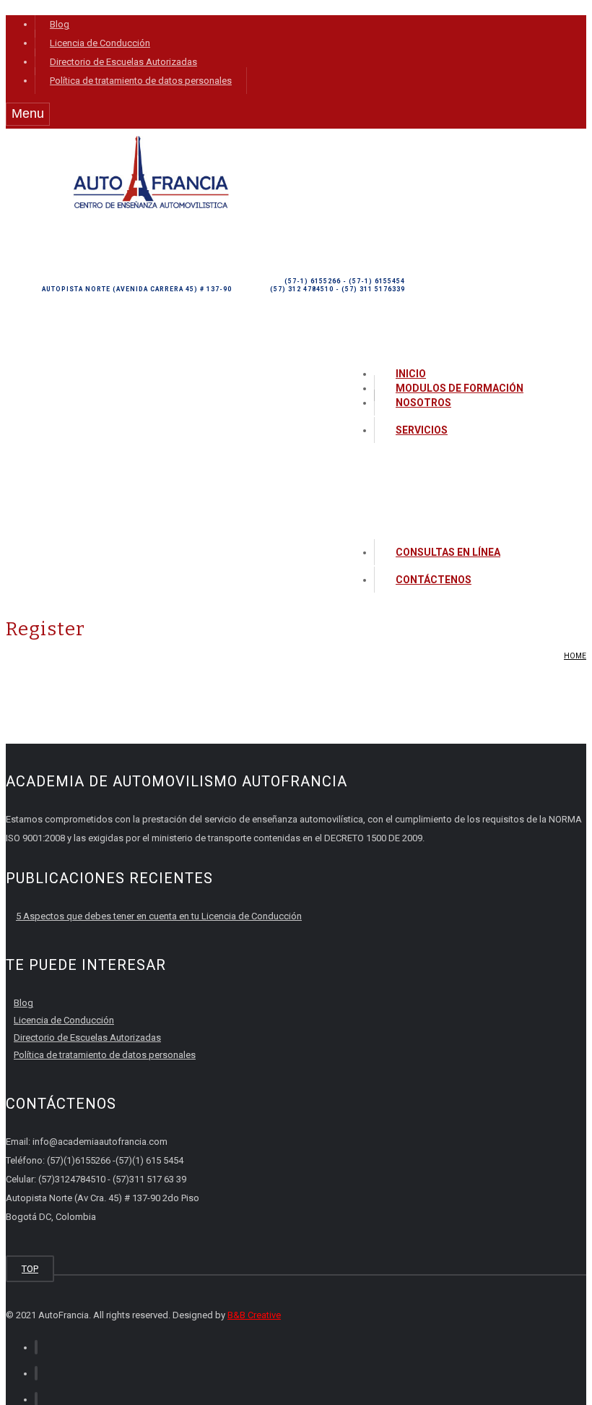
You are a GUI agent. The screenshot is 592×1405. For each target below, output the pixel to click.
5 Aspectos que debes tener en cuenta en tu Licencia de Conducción (159, 916)
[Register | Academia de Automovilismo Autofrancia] (151, 204)
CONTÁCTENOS (433, 579)
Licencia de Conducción (100, 43)
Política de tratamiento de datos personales (141, 80)
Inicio (411, 373)
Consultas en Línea (448, 552)
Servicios (422, 430)
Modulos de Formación (459, 388)
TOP (30, 1268)
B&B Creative (254, 1315)
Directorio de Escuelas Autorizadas (123, 61)
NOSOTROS (423, 402)
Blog (59, 24)
